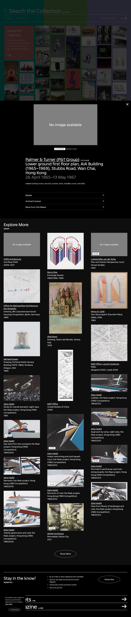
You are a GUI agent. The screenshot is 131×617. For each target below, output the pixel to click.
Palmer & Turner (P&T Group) (52, 159)
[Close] (127, 104)
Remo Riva (52, 272)
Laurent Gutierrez (111, 364)
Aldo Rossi (52, 336)
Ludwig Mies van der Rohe (103, 259)
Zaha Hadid (9, 404)
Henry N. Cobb (98, 311)
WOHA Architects (55, 533)
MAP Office (52, 404)
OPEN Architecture (12, 259)
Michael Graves (11, 359)
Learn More (8, 604)
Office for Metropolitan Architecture (21, 306)
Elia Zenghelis (10, 308)
